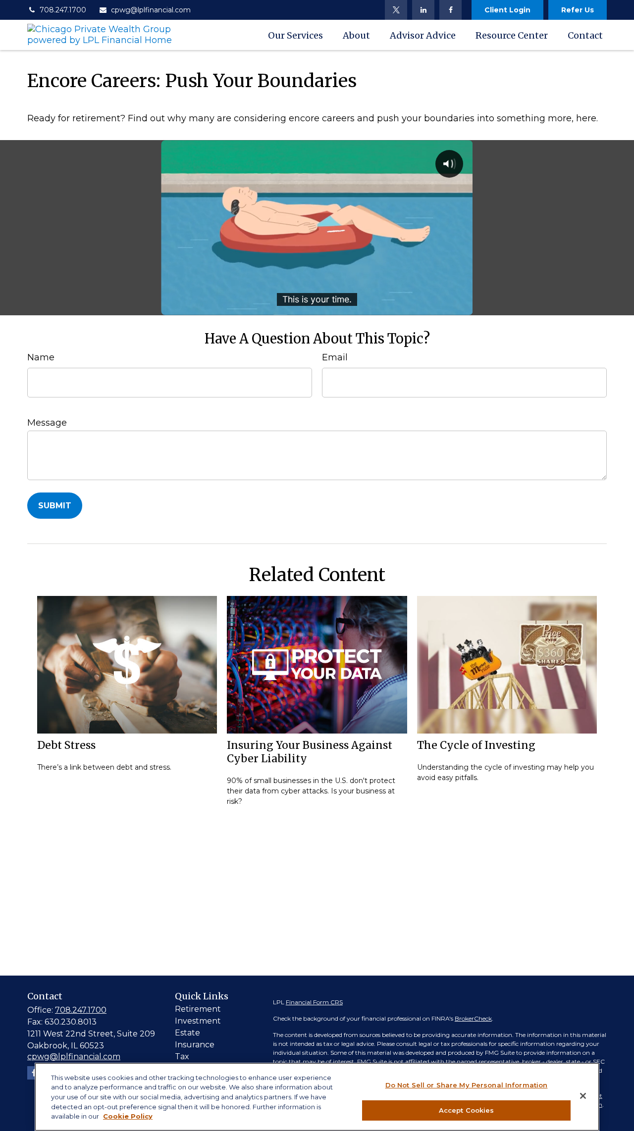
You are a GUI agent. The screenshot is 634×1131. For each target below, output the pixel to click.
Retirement (198, 1009)
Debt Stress (66, 745)
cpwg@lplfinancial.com (151, 9)
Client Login (507, 9)
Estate (187, 1032)
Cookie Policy (128, 1116)
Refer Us (577, 9)
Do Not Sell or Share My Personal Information (466, 1085)
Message (47, 422)
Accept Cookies (466, 1110)
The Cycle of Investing (476, 745)
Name (40, 357)
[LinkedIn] (423, 10)
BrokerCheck (473, 1018)
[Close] (583, 1096)
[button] (295, 35)
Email (335, 357)
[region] (317, 1097)
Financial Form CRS (314, 1002)
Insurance (194, 1044)
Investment (198, 1021)
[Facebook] (450, 10)
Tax (182, 1056)
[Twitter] (396, 10)
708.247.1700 (63, 9)
